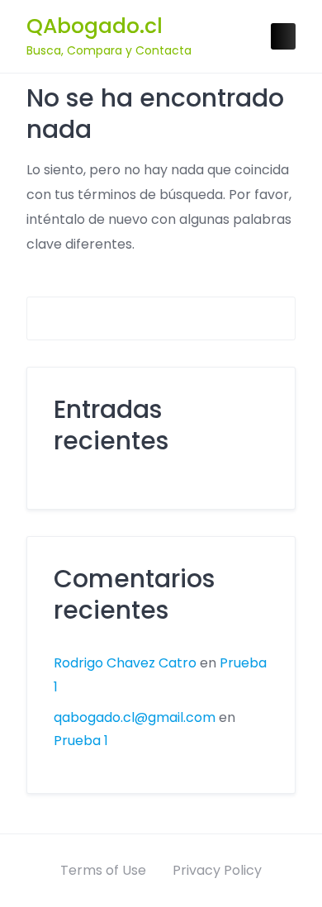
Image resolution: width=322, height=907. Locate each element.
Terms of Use (103, 870)
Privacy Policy (217, 870)
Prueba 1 (81, 740)
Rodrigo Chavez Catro (125, 662)
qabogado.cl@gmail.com (134, 717)
